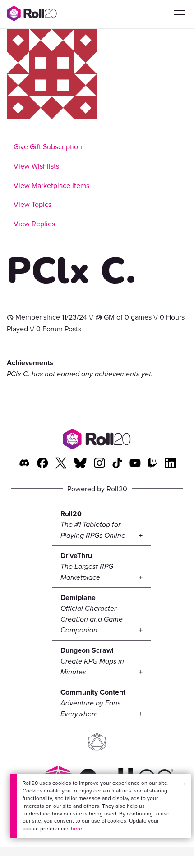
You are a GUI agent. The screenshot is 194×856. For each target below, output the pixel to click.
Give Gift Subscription (48, 146)
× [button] (184, 784)
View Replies (34, 224)
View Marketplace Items (51, 185)
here (76, 828)
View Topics (32, 204)
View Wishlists (36, 166)
